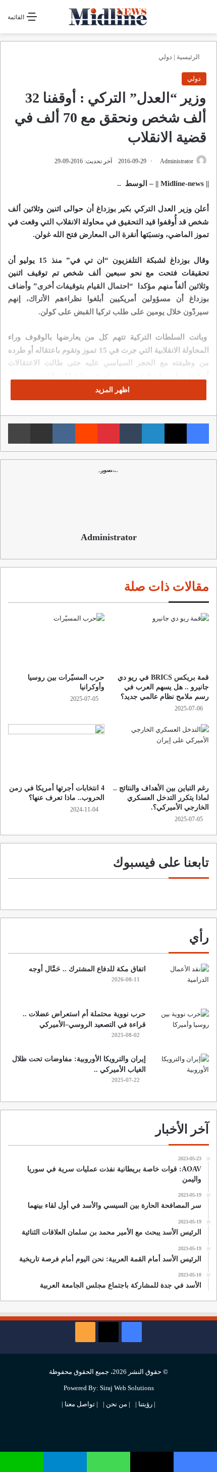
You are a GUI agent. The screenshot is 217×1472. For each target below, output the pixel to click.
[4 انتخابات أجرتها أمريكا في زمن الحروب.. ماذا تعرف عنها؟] (56, 751)
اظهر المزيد (111, 390)
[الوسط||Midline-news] (108, 16)
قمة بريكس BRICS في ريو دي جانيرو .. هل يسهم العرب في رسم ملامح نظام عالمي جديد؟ (163, 687)
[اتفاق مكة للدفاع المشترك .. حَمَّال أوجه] (181, 983)
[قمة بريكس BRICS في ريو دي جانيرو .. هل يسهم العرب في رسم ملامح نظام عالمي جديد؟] (161, 640)
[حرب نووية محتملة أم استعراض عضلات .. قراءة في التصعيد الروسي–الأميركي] (181, 1028)
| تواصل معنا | (80, 1404)
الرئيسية (189, 57)
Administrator (176, 161)
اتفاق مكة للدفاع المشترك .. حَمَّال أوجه (87, 969)
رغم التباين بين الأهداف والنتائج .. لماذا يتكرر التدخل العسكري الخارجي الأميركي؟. (161, 797)
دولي (165, 57)
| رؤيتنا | (145, 1404)
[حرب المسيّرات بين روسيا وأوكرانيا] (56, 640)
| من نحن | (116, 1404)
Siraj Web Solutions (127, 1388)
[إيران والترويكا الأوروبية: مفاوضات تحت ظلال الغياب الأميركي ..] (181, 1072)
